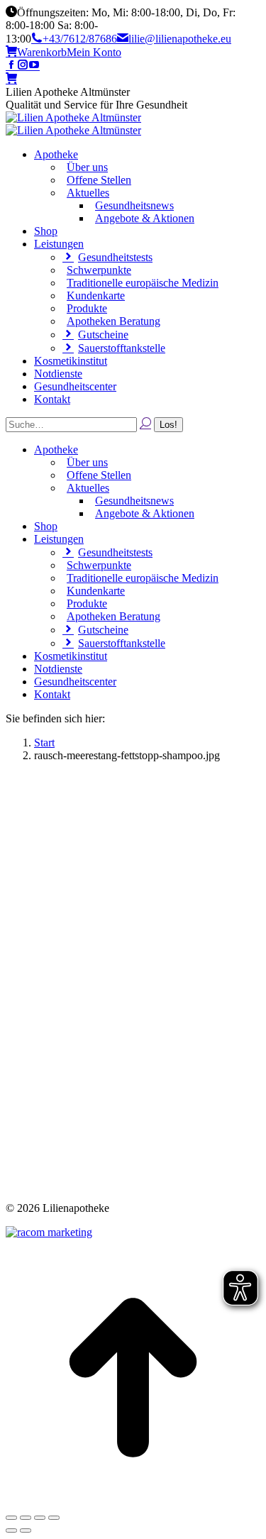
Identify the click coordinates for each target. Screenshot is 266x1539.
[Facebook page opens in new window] (11, 66)
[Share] (25, 1518)
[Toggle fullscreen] (39, 1518)
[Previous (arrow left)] (11, 1530)
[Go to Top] (133, 1501)
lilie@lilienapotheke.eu (179, 39)
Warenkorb (42, 52)
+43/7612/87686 (80, 39)
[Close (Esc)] (11, 1518)
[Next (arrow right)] (25, 1530)
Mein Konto (94, 52)
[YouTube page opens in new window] (34, 66)
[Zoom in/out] (54, 1518)
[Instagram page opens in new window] (22, 66)
